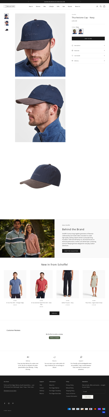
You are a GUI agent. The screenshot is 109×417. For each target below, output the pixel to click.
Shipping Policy (70, 390)
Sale (64, 6)
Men (44, 6)
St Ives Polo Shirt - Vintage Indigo (15, 302)
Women (38, 6)
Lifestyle (51, 6)
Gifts (58, 6)
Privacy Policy (70, 385)
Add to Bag (88, 38)
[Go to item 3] (6, 30)
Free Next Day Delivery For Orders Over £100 (54, 1)
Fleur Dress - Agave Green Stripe (94, 302)
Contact (42, 388)
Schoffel (74, 14)
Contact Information (71, 396)
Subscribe (88, 397)
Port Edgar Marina (54, 388)
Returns (42, 393)
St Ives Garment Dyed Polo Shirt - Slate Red (41, 303)
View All (54, 313)
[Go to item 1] (6, 16)
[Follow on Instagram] (9, 403)
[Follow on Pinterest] (13, 403)
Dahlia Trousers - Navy (68, 302)
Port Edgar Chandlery (55, 390)
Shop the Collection (71, 251)
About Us (77, 6)
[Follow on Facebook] (4, 403)
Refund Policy (70, 388)
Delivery (42, 390)
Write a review (54, 338)
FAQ (41, 385)
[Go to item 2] (6, 23)
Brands (70, 6)
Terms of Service (70, 393)
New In (31, 6)
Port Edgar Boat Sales (55, 393)
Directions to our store (10, 390)
